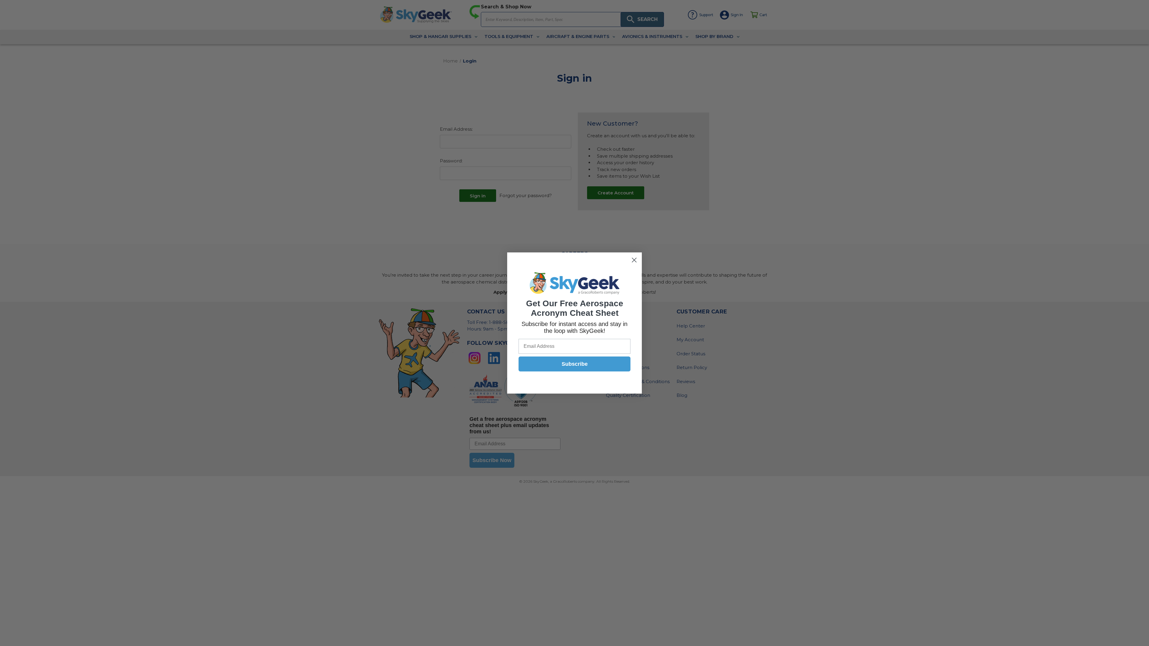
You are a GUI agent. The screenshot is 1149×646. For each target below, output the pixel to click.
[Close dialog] (634, 260)
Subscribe (575, 364)
